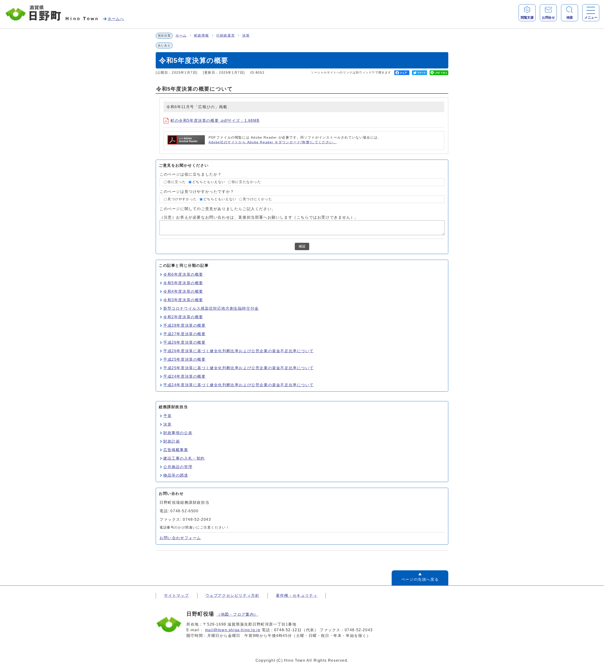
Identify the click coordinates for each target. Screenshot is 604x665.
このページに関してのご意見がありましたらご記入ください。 (217, 209)
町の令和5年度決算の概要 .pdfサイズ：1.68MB (215, 121)
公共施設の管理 (177, 467)
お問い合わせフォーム (180, 538)
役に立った (177, 182)
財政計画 (171, 441)
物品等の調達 (175, 475)
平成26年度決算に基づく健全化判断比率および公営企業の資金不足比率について (238, 351)
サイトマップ (176, 595)
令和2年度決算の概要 (183, 317)
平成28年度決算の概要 (184, 325)
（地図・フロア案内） (237, 614)
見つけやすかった (182, 199)
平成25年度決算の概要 (184, 359)
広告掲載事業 (175, 450)
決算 (246, 35)
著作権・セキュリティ (296, 595)
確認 (302, 246)
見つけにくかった (257, 199)
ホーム (181, 35)
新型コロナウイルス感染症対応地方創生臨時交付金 (211, 308)
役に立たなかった (246, 182)
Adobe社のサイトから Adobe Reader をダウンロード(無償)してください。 (273, 142)
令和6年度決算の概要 (183, 274)
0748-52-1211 (288, 630)
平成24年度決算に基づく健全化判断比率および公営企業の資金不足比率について (238, 385)
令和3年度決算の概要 (183, 300)
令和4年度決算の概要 (183, 291)
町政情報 (201, 35)
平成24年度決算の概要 (184, 376)
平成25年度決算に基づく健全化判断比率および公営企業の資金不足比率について (238, 368)
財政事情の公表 (177, 433)
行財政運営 (225, 35)
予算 (167, 416)
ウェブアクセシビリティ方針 (233, 595)
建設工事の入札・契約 (184, 458)
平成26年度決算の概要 (184, 342)
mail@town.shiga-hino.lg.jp (232, 630)
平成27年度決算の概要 (184, 334)
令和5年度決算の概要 (183, 283)
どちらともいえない (208, 182)
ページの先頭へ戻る (420, 579)
